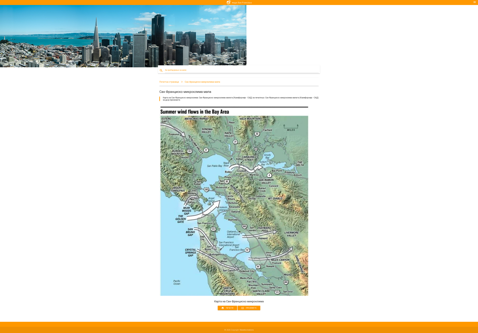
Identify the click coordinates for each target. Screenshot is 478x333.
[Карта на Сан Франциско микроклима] (234, 295)
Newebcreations (247, 330)
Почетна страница (169, 82)
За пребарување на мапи (175, 70)
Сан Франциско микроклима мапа (202, 82)
